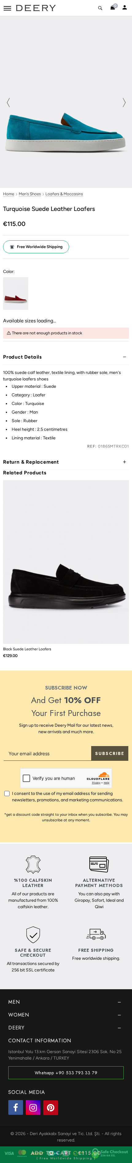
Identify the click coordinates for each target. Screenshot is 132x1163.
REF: (91, 446)
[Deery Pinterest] (50, 1107)
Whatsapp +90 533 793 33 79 (66, 1073)
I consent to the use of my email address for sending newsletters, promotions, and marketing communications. (67, 797)
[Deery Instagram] (33, 1107)
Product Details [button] (22, 357)
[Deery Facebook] (15, 1107)
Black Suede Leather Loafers (27, 649)
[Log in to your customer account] (125, 8)
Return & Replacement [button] (31, 462)
